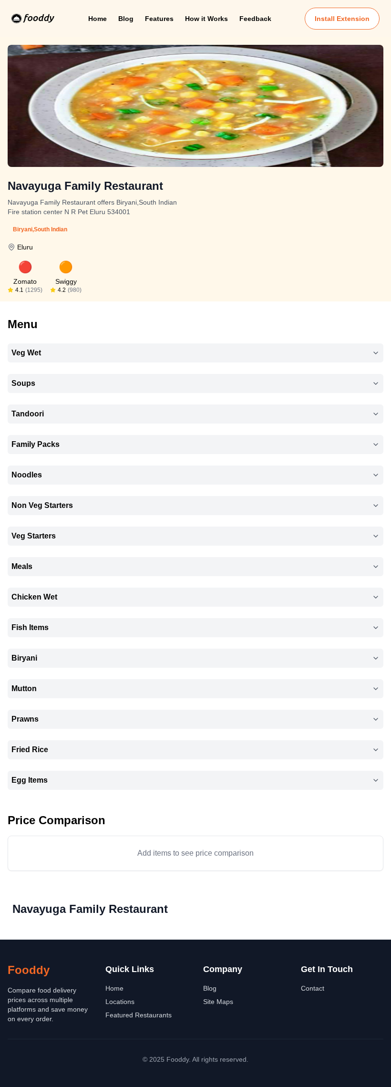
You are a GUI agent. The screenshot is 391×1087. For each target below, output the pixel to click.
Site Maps (218, 1001)
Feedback (255, 18)
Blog (126, 18)
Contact (312, 988)
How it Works (206, 18)
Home (97, 18)
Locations (119, 1001)
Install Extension (342, 18)
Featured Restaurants (138, 1015)
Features (159, 18)
